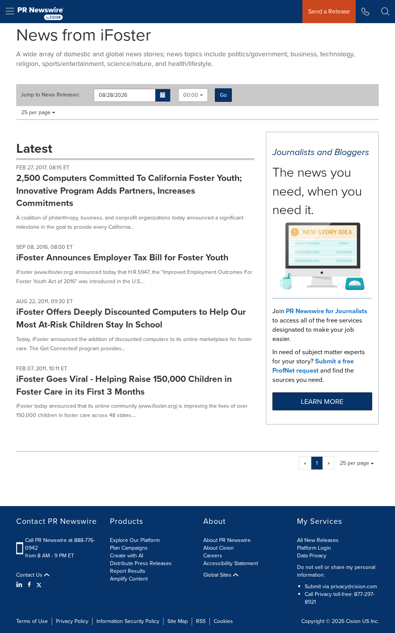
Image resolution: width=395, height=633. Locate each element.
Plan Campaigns (129, 548)
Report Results (127, 571)
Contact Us (30, 575)
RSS (201, 621)
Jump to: (50, 95)
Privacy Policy (72, 621)
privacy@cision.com (354, 586)
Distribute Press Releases (141, 563)
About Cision (218, 548)
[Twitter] (39, 585)
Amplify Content (129, 579)
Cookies (223, 621)
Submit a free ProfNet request (313, 365)
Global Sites (218, 575)
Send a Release (329, 11)
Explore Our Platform (135, 540)
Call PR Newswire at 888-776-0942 (60, 544)
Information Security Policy (127, 621)
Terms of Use (32, 621)
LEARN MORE (322, 402)
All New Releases (318, 540)
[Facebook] (29, 585)
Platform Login (314, 548)
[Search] (385, 11)
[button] (162, 95)
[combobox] (193, 95)
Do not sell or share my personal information (336, 571)
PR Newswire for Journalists (326, 311)
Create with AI (126, 556)
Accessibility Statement (230, 563)
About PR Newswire (227, 540)
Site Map (177, 621)
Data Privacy (311, 556)
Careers (212, 556)
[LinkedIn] (20, 585)
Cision (353, 621)
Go (223, 95)
